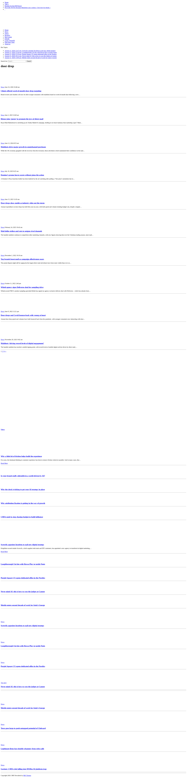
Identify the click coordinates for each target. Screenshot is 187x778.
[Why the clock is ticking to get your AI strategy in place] (6, 486)
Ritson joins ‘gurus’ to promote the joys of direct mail (22, 119)
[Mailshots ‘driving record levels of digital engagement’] (13, 336)
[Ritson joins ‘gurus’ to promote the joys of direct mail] (13, 112)
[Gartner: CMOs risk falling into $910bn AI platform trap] (9, 762)
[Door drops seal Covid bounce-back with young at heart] (13, 308)
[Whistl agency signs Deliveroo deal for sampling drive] (13, 280)
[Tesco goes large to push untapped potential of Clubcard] (9, 721)
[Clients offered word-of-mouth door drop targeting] (13, 84)
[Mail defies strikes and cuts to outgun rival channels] (13, 224)
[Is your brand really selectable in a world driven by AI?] (6, 472)
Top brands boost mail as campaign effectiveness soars (22, 259)
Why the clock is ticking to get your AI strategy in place (23, 489)
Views (7, 33)
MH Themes (27, 775)
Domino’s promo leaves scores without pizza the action (22, 175)
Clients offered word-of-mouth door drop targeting (21, 91)
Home (6, 2)
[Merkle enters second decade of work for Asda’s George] (6, 601)
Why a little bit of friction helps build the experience (21, 456)
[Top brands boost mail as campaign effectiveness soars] (13, 252)
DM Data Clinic (10, 42)
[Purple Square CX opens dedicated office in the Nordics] (6, 574)
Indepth (7, 39)
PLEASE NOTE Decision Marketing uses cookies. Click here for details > (28, 7)
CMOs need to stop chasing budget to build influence (22, 517)
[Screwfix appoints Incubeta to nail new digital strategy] (19, 541)
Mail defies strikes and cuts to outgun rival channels (21, 231)
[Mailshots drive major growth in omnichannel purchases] (13, 140)
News (6, 32)
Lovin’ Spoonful (10, 40)
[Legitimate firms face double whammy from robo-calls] (9, 741)
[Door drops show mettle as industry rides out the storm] (13, 196)
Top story (4, 683)
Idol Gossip (8, 37)
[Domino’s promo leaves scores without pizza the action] (13, 168)
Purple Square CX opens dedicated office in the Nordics (23, 578)
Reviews (7, 35)
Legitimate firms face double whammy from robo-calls (22, 749)
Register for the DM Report (13, 6)
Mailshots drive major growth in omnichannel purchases (23, 147)
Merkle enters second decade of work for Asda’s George (23, 605)
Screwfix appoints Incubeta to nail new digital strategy (22, 545)
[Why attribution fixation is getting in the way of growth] (6, 499)
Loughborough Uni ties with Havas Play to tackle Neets (23, 564)
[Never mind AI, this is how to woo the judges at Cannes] (6, 588)
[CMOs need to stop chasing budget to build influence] (6, 513)
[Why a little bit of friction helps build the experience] (19, 452)
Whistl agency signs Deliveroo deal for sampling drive (22, 287)
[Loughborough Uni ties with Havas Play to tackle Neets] (6, 560)
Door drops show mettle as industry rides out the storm (23, 203)
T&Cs (6, 4)
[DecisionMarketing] (93, 15)
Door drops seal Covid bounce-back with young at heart (23, 315)
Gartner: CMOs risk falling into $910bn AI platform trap (24, 769)
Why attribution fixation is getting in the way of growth (23, 503)
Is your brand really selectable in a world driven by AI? (23, 476)
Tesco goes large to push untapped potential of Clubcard (23, 728)
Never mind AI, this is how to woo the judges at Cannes (23, 592)
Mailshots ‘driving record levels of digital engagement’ (22, 343)
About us (7, 44)
